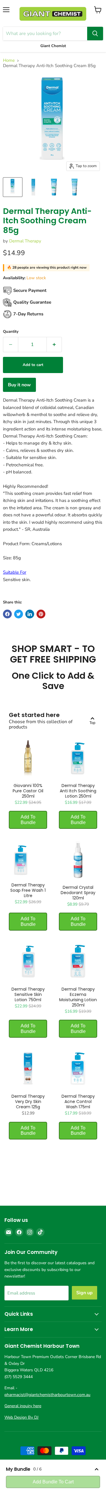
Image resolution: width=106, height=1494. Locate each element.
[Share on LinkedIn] (29, 614)
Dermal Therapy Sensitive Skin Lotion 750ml (28, 994)
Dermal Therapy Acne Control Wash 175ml (78, 1101)
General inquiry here (22, 1406)
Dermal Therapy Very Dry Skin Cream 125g (28, 1101)
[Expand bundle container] (96, 1469)
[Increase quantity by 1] (54, 344)
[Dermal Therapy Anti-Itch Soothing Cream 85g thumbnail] (12, 187)
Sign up (84, 1293)
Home (9, 60)
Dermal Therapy (25, 241)
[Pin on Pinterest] (41, 614)
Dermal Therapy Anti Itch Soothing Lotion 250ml (78, 791)
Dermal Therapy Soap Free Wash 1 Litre (28, 890)
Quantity (11, 332)
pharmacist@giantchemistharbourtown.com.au (47, 1394)
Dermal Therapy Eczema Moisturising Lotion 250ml (78, 997)
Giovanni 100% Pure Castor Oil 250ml (28, 791)
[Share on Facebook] (7, 614)
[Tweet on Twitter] (18, 614)
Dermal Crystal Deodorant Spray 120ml (78, 893)
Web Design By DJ (21, 1417)
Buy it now (19, 385)
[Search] (95, 33)
